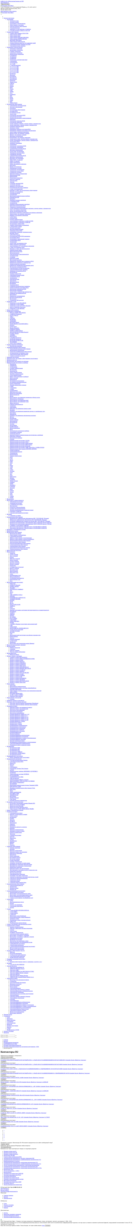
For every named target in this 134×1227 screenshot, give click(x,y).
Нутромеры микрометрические (18, 382)
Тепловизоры (13, 194)
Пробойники (13, 840)
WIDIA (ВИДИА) (14, 621)
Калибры (12, 410)
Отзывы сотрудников (12, 1025)
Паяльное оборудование (16, 696)
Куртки (12, 903)
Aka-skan (12, 487)
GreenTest (12, 486)
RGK (11, 457)
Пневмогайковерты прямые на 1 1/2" (19, 714)
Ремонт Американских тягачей (15, 810)
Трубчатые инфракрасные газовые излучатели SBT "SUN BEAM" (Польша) (30, 521)
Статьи (9, 1028)
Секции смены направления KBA (13, 1157)
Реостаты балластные (15, 872)
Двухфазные (13, 57)
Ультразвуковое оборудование (18, 546)
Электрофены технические (17, 998)
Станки (9, 909)
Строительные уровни (16, 226)
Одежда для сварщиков (16, 904)
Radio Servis (13, 476)
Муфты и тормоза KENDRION (18, 678)
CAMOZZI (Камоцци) (16, 314)
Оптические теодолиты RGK (17, 115)
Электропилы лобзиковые (17, 992)
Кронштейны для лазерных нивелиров (20, 137)
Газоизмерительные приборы (17, 45)
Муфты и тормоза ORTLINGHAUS (19, 667)
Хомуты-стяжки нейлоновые (17, 651)
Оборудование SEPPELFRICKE (18, 39)
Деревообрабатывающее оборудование (20, 348)
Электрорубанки (14, 995)
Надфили (12, 821)
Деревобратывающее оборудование (16, 347)
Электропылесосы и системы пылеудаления (21, 993)
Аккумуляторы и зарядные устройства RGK (21, 221)
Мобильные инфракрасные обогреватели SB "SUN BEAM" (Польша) (28, 519)
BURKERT (13, 319)
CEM (11, 467)
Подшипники (10, 746)
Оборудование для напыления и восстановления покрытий (25, 690)
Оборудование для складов (14, 697)
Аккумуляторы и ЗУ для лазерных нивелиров (22, 246)
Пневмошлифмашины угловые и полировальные (23, 738)
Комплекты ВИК (14, 258)
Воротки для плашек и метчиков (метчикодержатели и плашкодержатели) (29, 610)
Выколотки (13, 838)
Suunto (11, 497)
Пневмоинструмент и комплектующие (20, 745)
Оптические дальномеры (16, 147)
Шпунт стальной (14, 568)
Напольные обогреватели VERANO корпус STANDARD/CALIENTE (28, 528)
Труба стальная (14, 554)
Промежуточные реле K (10, 1151)
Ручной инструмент (15, 228)
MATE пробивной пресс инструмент (19, 757)
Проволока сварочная (15, 871)
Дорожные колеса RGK (16, 230)
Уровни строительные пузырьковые (19, 225)
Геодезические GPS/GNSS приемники (20, 236)
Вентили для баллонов (16, 850)
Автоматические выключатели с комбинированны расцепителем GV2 (22, 1159)
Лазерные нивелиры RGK (17, 126)
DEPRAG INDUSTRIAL (16, 330)
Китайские (13, 73)
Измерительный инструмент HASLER (20, 446)
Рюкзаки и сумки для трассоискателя (20, 248)
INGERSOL (13, 611)
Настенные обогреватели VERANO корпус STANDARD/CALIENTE (28, 526)
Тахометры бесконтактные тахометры (20, 286)
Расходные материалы (16, 953)
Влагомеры (13, 412)
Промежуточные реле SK (10, 1152)
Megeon (12, 478)
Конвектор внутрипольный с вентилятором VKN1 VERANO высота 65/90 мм (30, 522)
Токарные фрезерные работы (11, 1215)
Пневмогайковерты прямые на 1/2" (19, 717)
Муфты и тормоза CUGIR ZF (17, 670)
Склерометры (13, 203)
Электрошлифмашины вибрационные (20, 743)
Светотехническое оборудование (15, 884)
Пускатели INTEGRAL (10, 1176)
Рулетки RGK (13, 218)
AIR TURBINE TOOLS (16, 594)
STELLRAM (13, 626)
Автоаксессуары (14, 20)
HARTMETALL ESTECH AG (18, 597)
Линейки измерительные (16, 373)
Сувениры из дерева (15, 515)
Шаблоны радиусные (15, 392)
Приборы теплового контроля (18, 200)
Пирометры (13, 364)
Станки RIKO (13, 911)
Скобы (11, 386)
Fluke (11, 461)
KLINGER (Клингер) (15, 339)
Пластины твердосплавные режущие (16, 701)
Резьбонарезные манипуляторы (18, 922)
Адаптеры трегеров (15, 184)
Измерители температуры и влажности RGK (22, 261)
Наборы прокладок (15, 647)
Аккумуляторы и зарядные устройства (20, 222)
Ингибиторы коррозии (16, 346)
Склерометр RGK (14, 201)
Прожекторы (13, 886)
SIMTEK (12, 614)
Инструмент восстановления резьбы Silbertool (22, 643)
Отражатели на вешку (16, 172)
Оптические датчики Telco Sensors (19, 768)
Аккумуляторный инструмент (18, 982)
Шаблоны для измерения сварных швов (20, 408)
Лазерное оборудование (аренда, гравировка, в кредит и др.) (26, 961)
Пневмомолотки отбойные (17, 729)
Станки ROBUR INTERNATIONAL (19, 910)
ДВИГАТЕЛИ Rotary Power (17, 968)
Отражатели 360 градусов (17, 300)
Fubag (11, 100)
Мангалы (12, 952)
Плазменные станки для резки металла (20, 920)
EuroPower (13, 94)
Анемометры (13, 278)
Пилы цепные (13, 986)
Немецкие (12, 80)
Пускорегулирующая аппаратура (12, 1045)
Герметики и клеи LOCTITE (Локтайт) (20, 305)
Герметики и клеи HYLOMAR (18, 303)
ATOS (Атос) (13, 326)
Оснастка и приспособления (17, 507)
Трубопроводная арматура (17, 578)
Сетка (11, 574)
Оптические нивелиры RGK (17, 121)
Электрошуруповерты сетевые (18, 1010)
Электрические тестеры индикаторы (19, 268)
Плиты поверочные (15, 383)
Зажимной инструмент (13, 357)
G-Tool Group (13, 640)
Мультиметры (13, 272)
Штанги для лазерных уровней (18, 134)
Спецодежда (13, 216)
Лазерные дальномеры (16, 143)
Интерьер (9, 514)
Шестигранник (14, 571)
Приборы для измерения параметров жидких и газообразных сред (27, 411)
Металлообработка (15, 576)
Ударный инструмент (15, 835)
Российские (13, 76)
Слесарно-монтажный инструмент (19, 512)
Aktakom (12, 482)
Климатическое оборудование (15, 517)
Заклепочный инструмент (17, 892)
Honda (11, 98)
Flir (11, 464)
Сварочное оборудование (13, 846)
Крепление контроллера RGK (18, 205)
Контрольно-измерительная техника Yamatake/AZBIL (24, 785)
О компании (7, 1016)
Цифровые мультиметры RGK (18, 271)
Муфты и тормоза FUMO (16, 660)
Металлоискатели (14, 253)
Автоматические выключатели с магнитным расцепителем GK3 (21, 1166)
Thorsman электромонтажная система (13, 1179)
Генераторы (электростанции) (15, 47)
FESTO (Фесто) (14, 315)
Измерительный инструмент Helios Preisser (21, 443)
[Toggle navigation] (1, 14)
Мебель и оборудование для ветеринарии (21, 537)
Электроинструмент (12, 978)
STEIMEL (12, 335)
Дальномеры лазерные (16, 432)
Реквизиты (10, 1018)
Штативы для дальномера (16, 158)
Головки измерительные (16, 368)
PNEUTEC (13, 583)
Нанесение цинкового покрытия (12, 1214)
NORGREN (13, 321)
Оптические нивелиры (16, 122)
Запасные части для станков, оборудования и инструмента (22, 358)
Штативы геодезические (16, 136)
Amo (11, 493)
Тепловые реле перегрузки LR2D (12, 1182)
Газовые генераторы (15, 51)
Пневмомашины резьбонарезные (18, 725)
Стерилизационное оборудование (19, 544)
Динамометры (13, 453)
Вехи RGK (13, 165)
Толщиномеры (14, 390)
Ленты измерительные (16, 372)
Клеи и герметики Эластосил (17, 307)
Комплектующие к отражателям (18, 173)
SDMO (12, 91)
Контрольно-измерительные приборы (20, 196)
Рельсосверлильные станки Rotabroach (20, 917)
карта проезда (12, 11)
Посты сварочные (14, 856)
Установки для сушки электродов (19, 875)
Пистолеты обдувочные (16, 711)
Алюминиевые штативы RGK (18, 148)
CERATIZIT (13, 619)
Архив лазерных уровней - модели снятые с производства (25, 123)
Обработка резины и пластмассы (15, 700)
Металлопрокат (11, 551)
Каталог (6, 1041)
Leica (11, 458)
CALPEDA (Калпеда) (15, 337)
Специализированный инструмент (16, 891)
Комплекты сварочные (16, 853)
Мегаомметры (13, 421)
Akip (11, 468)
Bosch (11, 460)
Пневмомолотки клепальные (17, 728)
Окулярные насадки (15, 112)
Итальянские (13, 77)
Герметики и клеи (11, 301)
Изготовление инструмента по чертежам (17, 361)
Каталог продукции (9, 18)
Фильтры (9, 963)
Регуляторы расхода (15, 857)
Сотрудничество (11, 1023)
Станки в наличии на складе (17, 355)
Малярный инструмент (16, 939)
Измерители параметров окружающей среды (22, 265)
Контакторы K (7, 1172)
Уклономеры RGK (15, 237)
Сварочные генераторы (16, 52)
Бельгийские (13, 79)
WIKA (11, 317)
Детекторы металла (15, 433)
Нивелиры (13, 119)
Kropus (12, 492)
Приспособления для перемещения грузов (21, 942)
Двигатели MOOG (15, 974)
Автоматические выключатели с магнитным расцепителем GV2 (21, 1162)
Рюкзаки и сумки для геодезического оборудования (23, 190)
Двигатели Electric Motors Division (19, 975)
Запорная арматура (12, 360)
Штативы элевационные (16, 157)
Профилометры (14, 426)
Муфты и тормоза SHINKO (17, 671)
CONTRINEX (13, 767)
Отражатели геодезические (17, 169)
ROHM (12, 622)
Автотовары (10, 19)
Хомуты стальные (14, 650)
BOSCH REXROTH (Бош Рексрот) (19, 332)
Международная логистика (14, 550)
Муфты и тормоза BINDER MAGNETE (20, 668)
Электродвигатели (12, 966)
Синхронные (13, 61)
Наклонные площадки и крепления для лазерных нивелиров (26, 212)
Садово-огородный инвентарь (18, 954)
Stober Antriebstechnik (15, 792)
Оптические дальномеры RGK (18, 146)
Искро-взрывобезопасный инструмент (20, 896)
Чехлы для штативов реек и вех (18, 211)
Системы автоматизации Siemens (18, 760)
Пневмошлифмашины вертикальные (19, 735)
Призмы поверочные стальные (18, 385)
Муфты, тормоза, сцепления (14, 656)
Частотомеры (13, 425)
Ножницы (12, 825)
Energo (11, 84)
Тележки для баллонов (16, 861)
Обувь (11, 900)
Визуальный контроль (16, 260)
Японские (12, 75)
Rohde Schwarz (14, 481)
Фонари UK (13, 889)
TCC (11, 93)
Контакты (6, 1032)
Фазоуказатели (14, 454)
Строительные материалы (17, 945)
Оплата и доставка (9, 1031)
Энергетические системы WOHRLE (19, 774)
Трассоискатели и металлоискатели (19, 254)
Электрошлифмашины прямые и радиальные (22, 1004)
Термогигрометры (15, 450)
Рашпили (12, 824)
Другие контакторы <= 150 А (11, 1170)
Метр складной (14, 378)
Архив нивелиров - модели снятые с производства (23, 125)
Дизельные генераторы (16, 48)
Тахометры (13, 405)
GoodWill (12, 479)
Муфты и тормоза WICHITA (17, 679)
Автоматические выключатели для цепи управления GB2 (19, 1158)
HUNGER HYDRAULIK (16, 340)
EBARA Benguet (14, 797)
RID (11, 96)
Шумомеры (13, 283)
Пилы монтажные (14, 985)
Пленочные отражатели (16, 178)
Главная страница (8, 1195)
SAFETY (12, 613)
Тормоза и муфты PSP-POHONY (18, 657)
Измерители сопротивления (17, 296)
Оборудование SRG (15, 36)
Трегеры (12, 182)
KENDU (12, 600)
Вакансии (9, 1024)
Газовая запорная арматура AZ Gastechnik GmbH (23, 43)
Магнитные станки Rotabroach (18, 916)
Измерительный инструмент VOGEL (20, 440)
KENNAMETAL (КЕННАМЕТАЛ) (19, 628)
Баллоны (12, 849)
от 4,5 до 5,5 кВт (14, 70)
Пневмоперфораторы (15, 732)
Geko (11, 90)
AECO (11, 765)
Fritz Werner (13, 799)
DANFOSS (13, 772)
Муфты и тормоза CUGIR (17, 674)
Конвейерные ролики (12, 531)
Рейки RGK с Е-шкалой (16, 159)
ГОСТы (6, 1213)
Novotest (12, 471)
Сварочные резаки (15, 881)
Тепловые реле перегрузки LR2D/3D (13, 1173)
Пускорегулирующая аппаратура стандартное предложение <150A (21, 1046)
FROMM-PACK (14, 795)
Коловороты (13, 817)
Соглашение (10, 1021)
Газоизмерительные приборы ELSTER (20, 44)
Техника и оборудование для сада (16, 950)
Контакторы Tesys (8, 1169)
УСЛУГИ (9, 960)
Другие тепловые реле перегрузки (13, 1184)
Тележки (12, 699)
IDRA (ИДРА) (13, 692)
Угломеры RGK (14, 255)
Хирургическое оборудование (18, 542)
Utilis (11, 625)
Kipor (11, 97)
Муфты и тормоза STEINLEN (18, 664)
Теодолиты (13, 108)
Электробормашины (15, 988)
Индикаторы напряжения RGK (18, 266)
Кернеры (12, 828)
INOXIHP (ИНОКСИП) (16, 693)
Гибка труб (13, 921)
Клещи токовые (14, 419)
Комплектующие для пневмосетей (19, 708)
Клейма (12, 818)
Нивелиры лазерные (15, 436)
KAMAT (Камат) (14, 333)
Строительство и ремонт (13, 925)
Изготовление (13, 506)
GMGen (12, 83)
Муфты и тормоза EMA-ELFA (18, 665)
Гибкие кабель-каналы (13, 310)
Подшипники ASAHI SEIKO (17, 753)
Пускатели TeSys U (9, 1183)
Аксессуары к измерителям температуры (21, 291)
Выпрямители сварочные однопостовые (20, 865)
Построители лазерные (16, 437)
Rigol (11, 489)
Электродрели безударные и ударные (20, 989)
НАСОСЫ (12, 685)
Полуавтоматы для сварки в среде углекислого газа (23, 870)
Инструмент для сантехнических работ (20, 893)
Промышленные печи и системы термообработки (23, 688)
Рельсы (12, 557)
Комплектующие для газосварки (18, 852)
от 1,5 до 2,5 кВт (14, 66)
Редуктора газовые (15, 859)
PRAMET (12, 588)
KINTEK (12, 596)
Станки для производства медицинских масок (19, 924)
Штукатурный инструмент (17, 947)
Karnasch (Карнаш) (15, 639)
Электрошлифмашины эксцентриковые (20, 1007)
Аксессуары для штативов (17, 151)
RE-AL (12, 603)
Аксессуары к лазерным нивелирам (19, 132)
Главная (6, 1039)
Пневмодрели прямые (16, 722)
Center (11, 469)
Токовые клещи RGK (15, 273)
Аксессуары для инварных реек (18, 243)
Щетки (12, 843)
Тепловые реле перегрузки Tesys (12, 1175)
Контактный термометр (16, 290)
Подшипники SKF (15, 749)
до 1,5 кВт (12, 64)
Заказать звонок (5, 1144)
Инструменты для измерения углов (19, 401)
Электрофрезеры (14, 1000)
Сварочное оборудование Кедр (18, 882)
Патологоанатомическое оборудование (20, 543)
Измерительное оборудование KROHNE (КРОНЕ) (23, 449)
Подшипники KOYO (15, 754)
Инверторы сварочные (16, 867)
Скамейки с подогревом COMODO (19, 525)
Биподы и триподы (15, 179)
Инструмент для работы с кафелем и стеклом (22, 936)
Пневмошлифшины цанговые (18, 739)
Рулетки (12, 439)
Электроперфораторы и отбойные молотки (21, 991)
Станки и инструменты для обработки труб (21, 897)
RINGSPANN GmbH (15, 786)
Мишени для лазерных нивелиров (19, 215)
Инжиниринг (10, 499)
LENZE (12, 770)
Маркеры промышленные (17, 829)
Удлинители (13, 981)
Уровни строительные (16, 455)
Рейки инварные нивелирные (18, 244)
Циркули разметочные (16, 832)
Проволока (13, 565)
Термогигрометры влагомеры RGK (19, 287)
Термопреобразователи (16, 451)
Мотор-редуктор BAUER (16, 806)
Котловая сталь (14, 569)
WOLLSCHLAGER (15, 604)
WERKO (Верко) (14, 586)
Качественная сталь (15, 579)
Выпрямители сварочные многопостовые (21, 864)
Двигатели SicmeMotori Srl (17, 967)
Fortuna (12, 490)
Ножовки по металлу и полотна (18, 827)
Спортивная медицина (16, 536)
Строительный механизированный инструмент (22, 946)
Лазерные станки (14, 918)
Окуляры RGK (14, 111)
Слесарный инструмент (16, 813)
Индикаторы (13, 369)
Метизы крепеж (11, 646)
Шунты (12, 417)
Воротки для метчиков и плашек (18, 814)
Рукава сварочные (15, 860)
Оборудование (11, 683)
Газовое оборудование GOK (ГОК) (19, 33)
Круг (11, 581)
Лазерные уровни (14, 127)
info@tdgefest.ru (5, 2)
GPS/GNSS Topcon (15, 235)
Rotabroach (13, 642)
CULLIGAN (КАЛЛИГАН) (17, 964)
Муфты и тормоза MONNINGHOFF (19, 681)
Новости (9, 1027)
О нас (8, 1017)
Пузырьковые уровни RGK (17, 223)
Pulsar (11, 465)
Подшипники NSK (15, 747)
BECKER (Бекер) (14, 322)
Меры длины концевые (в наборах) (19, 376)
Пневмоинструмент (12, 706)
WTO (11, 607)
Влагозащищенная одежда (17, 902)
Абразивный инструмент (16, 501)
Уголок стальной (14, 561)
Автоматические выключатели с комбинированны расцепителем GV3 (22, 1163)
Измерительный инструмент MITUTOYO (21, 444)
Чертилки (12, 834)
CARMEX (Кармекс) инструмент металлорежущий (23, 624)
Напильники (13, 822)
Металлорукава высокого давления (16, 645)
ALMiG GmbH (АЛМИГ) (16, 695)
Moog (11, 790)
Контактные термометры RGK (18, 289)
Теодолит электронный (16, 107)
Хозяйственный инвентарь (17, 957)
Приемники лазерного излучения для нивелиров (23, 130)
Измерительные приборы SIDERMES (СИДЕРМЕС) (24, 771)
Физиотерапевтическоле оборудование (20, 540)
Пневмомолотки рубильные (17, 731)
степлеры (12, 999)
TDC (11, 633)
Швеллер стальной (15, 558)
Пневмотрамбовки (15, 733)
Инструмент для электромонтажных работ (21, 895)
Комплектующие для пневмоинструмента (21, 707)
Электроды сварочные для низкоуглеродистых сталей (24, 877)
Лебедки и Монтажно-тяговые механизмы (21, 928)
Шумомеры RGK (14, 282)
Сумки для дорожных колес (17, 247)
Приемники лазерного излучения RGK (20, 129)
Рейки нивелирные (15, 162)
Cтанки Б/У (13, 914)
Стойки (12, 389)
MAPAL (12, 615)
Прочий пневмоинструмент (17, 740)
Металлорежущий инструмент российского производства (25, 635)
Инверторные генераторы (17, 54)
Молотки (12, 820)
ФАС (11, 101)
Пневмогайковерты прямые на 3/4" (19, 718)
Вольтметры (13, 418)
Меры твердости (14, 403)
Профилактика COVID (13, 1029)
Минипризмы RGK (15, 175)
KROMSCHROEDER (15, 689)
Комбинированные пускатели (12, 1161)
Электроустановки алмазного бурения (20, 996)
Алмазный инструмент (16, 503)
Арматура (12, 553)
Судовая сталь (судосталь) (17, 567)
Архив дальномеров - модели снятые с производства (24, 140)
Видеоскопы (13, 298)
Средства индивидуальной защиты (19, 934)
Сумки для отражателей (16, 189)
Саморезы (12, 649)
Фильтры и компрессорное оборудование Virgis (22, 788)
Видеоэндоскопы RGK (16, 297)
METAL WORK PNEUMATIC (18, 312)
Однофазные (13, 55)
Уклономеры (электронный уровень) (19, 239)
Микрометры (13, 379)
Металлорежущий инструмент (15, 582)
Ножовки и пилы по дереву (17, 831)
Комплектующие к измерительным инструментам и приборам (26, 435)
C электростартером (15, 65)
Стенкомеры (13, 387)
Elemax (12, 86)
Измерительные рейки (16, 250)
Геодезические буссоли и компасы (19, 187)
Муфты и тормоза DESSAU (17, 661)
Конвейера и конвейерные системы (16, 529)
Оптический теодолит (16, 116)
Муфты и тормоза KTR (16, 676)
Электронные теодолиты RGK (18, 105)
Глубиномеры (13, 367)
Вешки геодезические (15, 166)
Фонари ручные (14, 888)
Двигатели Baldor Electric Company (19, 973)
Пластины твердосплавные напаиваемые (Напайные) (24, 703)
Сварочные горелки (15, 879)
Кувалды (12, 845)
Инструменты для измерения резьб (19, 400)
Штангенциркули (14, 394)
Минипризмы (13, 176)
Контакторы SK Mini (9, 1155)
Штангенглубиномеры (16, 393)
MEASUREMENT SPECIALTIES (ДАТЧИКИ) (22, 781)
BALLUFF (13, 763)
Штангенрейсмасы (15, 428)
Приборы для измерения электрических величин (23, 415)
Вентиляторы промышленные (18, 686)
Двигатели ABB (14, 970)
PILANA (12, 632)
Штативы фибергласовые (16, 229)
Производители (8, 1014)
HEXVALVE (13, 336)
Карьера (6, 1207)
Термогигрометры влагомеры (18, 264)
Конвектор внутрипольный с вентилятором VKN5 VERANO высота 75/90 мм (30, 524)
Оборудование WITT (15, 34)
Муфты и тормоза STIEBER (17, 675)
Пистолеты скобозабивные (17, 713)
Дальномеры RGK (15, 141)
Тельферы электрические (16, 932)
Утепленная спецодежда (16, 906)
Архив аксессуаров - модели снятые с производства (23, 139)
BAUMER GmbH (14, 793)
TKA (11, 475)
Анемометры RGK (15, 276)
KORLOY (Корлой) (15, 585)
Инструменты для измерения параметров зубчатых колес (25, 397)
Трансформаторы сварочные (17, 874)
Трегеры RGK (13, 180)
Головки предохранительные (17, 508)
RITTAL (12, 764)
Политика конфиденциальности (9, 1191)
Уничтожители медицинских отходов (20, 547)
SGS (11, 593)
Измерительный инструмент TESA (19, 442)
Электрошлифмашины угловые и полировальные (23, 1006)
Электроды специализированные (19, 878)
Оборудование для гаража (17, 25)
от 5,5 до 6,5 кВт (14, 72)
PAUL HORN (13, 618)
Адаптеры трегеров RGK (16, 183)
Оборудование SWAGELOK (17, 41)
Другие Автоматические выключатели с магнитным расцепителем (21, 1165)
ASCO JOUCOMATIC (16, 343)
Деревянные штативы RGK (17, 153)
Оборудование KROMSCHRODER (19, 37)
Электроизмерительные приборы (19, 269)
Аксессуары (13, 114)
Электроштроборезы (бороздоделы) (19, 1009)
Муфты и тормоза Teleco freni (17, 682)
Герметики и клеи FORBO (17, 304)
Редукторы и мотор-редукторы (15, 802)
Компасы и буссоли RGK (16, 186)
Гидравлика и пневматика (14, 311)
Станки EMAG (14, 913)
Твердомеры (13, 407)
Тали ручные (13, 931)
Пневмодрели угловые (16, 724)
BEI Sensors (13, 796)
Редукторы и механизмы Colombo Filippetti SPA (22, 803)
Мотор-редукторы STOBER (17, 804)
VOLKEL (12, 608)
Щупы (11, 396)
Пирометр (12, 198)
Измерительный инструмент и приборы (17, 362)
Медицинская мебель (15, 533)
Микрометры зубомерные (17, 399)
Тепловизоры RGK (15, 193)
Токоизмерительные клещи (17, 275)
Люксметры (13, 280)
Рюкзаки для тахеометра (16, 191)
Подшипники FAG (15, 750)
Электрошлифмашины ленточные (19, 1003)
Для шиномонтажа (15, 27)
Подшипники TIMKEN (16, 752)
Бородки (12, 836)
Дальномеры (13, 144)
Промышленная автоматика (14, 758)
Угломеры (12, 257)
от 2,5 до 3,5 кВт (14, 68)
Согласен (47, 1225)
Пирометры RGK (14, 197)
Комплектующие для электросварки (19, 868)
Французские (13, 82)
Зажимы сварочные (15, 847)
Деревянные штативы (15, 154)
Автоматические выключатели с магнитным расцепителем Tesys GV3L (23, 1168)
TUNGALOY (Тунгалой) (16, 629)
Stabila (11, 483)
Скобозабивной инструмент (17, 943)
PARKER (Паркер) (15, 329)
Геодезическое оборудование (14, 104)
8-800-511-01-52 (5, 1)
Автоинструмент (14, 22)
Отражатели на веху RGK (17, 171)
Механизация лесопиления (17, 350)
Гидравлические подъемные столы (19, 353)
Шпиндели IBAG (14, 654)
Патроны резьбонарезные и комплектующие (21, 510)
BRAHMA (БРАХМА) (16, 40)
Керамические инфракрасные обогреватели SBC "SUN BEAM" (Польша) (29, 518)
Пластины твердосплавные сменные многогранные (23, 704)
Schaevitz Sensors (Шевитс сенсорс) (19, 779)
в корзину (3, 1061)
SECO (11, 592)
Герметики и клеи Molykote (17, 308)
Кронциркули (13, 371)
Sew (11, 474)
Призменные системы (16, 168)
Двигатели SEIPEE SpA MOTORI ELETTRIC (22, 971)
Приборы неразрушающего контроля (19, 204)
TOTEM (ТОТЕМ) (15, 631)
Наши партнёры (11, 1020)
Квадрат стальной (14, 563)
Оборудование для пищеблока (18, 535)
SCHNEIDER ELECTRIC (16, 777)
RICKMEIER (13, 342)
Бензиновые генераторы (16, 50)
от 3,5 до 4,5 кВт (14, 69)
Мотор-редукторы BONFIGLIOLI (19, 807)
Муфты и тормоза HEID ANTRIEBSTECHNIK (22, 658)
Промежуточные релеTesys (11, 1154)
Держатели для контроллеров (17, 207)
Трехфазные (13, 58)
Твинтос (12, 638)
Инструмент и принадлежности (15, 500)
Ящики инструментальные (17, 949)
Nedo (11, 494)
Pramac (12, 89)
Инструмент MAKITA (16, 1013)
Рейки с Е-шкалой (15, 161)
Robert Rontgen (14, 636)
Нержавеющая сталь (15, 575)
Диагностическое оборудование (18, 26)
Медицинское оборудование (14, 532)
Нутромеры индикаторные (17, 380)
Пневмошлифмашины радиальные (19, 736)
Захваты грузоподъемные (16, 927)
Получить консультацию (7, 1057)
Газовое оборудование (13, 32)
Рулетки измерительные (16, 219)
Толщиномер (13, 241)
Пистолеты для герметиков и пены (19, 941)
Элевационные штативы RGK (18, 155)
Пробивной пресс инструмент (15, 756)
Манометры (13, 414)
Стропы (12, 929)
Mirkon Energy (13, 102)
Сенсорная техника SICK (16, 761)
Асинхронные (13, 62)
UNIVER (12, 318)
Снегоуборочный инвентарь (17, 956)
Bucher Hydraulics (14, 328)
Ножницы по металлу (15, 984)
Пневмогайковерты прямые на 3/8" (19, 720)
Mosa (11, 87)
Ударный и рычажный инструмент (16, 959)
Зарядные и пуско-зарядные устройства (20, 29)
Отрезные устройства (15, 511)
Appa (11, 472)
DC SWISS (13, 617)
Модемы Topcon (14, 233)
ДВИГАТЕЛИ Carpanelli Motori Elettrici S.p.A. (22, 977)
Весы (11, 429)
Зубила (12, 839)
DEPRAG (12, 606)
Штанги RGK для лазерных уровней (19, 133)
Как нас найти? (5, 1190)
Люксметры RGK (14, 279)
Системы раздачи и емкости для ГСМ (20, 30)
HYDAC (12, 325)
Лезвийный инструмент (16, 938)
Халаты (12, 907)
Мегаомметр (13, 294)
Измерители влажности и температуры (20, 262)
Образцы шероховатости (16, 404)
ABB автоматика (14, 778)
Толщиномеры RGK (15, 240)
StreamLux (12, 485)
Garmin (12, 496)
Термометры (13, 365)
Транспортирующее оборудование (19, 354)
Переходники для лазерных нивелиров (20, 214)
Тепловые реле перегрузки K (11, 1177)
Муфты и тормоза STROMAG (18, 663)
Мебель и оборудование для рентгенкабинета (22, 539)
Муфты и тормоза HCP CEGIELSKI (19, 672)
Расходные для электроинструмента (19, 979)
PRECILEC (13, 789)
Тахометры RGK (14, 285)
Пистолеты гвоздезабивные (17, 710)
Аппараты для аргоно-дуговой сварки (20, 863)
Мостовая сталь (14, 572)
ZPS (11, 590)
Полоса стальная (14, 564)
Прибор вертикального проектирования (20, 118)
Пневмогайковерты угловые (17, 721)
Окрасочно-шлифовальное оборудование (21, 351)
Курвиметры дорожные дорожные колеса (21, 232)
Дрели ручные (14, 815)
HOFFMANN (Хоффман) (16, 589)
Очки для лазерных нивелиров (18, 209)
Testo (11, 462)
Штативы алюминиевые (16, 150)
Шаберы (12, 842)
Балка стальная (14, 560)
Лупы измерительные (15, 375)
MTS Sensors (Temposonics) (17, 782)
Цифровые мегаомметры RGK (18, 293)
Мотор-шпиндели (11, 653)
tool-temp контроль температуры (18, 800)
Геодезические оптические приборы (19, 430)
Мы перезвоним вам (6, 1147)
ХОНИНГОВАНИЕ (15, 599)
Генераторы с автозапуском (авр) (18, 59)
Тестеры (12, 424)
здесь (43, 1225)
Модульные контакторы (10, 1180)
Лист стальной (14, 556)
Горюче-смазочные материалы (15, 344)
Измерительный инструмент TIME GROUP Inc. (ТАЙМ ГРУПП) (27, 447)
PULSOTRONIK (14, 775)
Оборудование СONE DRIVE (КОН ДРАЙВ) (22, 809)
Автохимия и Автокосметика (17, 23)
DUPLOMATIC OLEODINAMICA (19, 323)
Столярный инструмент (16, 504)
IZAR (11, 601)
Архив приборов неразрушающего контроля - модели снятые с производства (30, 208)
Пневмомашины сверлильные (18, 727)
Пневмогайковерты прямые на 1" (19, 715)
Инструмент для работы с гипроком (19, 935)
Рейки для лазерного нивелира (18, 164)
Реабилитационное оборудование (19, 549)
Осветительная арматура (16, 885)
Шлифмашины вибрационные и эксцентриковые (23, 742)
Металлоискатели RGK (16, 251)
